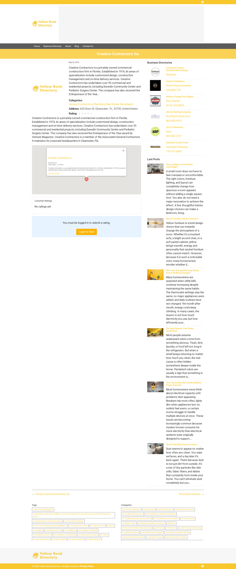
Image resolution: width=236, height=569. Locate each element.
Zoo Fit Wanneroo (174, 127)
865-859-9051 (174, 120)
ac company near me (53, 530)
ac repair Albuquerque (41, 539)
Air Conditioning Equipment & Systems (136, 519)
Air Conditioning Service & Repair (166, 519)
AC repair (104, 535)
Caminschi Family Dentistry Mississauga (177, 69)
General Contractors (81, 104)
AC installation (69, 530)
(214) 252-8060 (175, 105)
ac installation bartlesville (87, 530)
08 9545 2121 (174, 136)
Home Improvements (178, 85)
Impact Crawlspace (175, 81)
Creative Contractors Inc (60, 157)
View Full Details (53, 173)
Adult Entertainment (164, 509)
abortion (110, 526)
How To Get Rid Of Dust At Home (181, 444)
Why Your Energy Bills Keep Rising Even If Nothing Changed (182, 271)
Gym (168, 131)
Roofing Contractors (178, 116)
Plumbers (99, 104)
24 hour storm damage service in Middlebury (49, 526)
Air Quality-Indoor (128, 523)
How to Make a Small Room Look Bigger (179, 165)
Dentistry (171, 74)
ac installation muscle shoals (64, 535)
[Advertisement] (131, 25)
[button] (86, 179)
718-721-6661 (174, 151)
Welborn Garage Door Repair (180, 96)
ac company (37, 530)
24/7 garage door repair (78, 526)
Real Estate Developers (119, 104)
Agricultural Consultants (185, 509)
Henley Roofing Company (178, 112)
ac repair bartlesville (76, 539)
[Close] (123, 151)
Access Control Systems (131, 509)
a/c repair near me (97, 526)
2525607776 (173, 90)
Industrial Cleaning (177, 146)
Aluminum (171, 523)
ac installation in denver (42, 535)
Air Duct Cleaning (188, 519)
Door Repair (173, 100)
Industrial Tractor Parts (177, 142)
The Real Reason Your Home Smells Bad (180, 329)
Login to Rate (86, 231)
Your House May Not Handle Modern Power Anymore (184, 383)
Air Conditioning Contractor (132, 514)
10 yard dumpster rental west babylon (47, 521)
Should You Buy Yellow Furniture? (182, 218)
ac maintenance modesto (88, 535)
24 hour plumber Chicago (74, 521)
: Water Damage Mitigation (43, 509)
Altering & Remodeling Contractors (151, 523)
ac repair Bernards (94, 539)
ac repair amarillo (59, 539)
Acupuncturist (148, 509)
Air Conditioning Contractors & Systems (161, 514)
